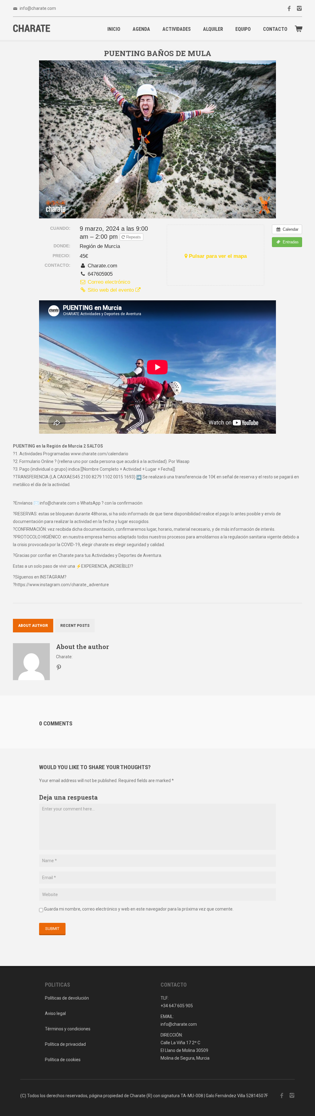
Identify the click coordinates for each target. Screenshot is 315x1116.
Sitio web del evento (110, 290)
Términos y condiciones (67, 1028)
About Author (33, 625)
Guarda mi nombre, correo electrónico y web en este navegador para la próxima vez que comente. (138, 909)
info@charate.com (38, 8)
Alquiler (213, 29)
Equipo (243, 29)
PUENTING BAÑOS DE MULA (157, 53)
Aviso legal (55, 1013)
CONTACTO (275, 29)
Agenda (141, 29)
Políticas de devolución (67, 998)
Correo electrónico (108, 282)
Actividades (176, 29)
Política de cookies (63, 1059)
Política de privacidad (65, 1044)
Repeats (133, 237)
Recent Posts (75, 625)
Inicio (113, 29)
